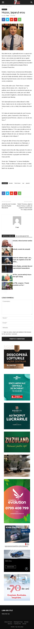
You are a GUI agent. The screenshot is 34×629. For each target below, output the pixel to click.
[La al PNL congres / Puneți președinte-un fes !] (6, 286)
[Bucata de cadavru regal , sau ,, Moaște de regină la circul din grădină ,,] (6, 260)
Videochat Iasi (6, 614)
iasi (23, 183)
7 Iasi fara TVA (17, 623)
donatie (11, 183)
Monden (26, 622)
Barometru (9, 6)
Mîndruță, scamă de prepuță (20, 249)
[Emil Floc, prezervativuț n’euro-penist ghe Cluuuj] (6, 277)
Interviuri (10, 623)
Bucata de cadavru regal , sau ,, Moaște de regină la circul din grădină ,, (21, 260)
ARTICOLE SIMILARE (8, 236)
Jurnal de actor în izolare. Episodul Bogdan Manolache (9, 206)
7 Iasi (7, 15)
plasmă (27, 183)
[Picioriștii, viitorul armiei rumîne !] (6, 243)
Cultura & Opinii (8, 622)
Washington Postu (18, 622)
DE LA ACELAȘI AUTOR (22, 236)
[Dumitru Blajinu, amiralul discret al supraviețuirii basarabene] (6, 269)
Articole (24, 623)
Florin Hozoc (17, 183)
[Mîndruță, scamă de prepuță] (6, 252)
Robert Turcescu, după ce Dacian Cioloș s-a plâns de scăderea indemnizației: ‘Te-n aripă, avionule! (24, 206)
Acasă (3, 6)
